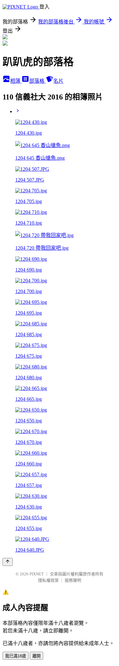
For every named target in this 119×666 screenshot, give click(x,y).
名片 (58, 81)
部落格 (37, 81)
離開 (36, 656)
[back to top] (8, 562)
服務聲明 (73, 580)
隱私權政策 (48, 580)
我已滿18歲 (15, 656)
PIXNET (37, 574)
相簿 (16, 81)
